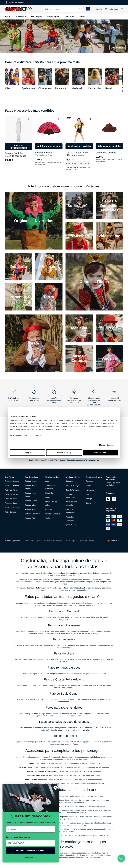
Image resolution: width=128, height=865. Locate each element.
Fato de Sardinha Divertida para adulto (15, 154)
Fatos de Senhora (12, 481)
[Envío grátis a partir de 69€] (13, 399)
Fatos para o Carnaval (64, 611)
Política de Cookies (86, 541)
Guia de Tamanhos (73, 490)
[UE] (88, 9)
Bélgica (88, 503)
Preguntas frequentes (70, 518)
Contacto (69, 481)
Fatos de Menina (11, 494)
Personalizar (62, 452)
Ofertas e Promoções (70, 511)
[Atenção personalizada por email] (53, 399)
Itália (87, 494)
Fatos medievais (64, 639)
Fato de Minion (31, 505)
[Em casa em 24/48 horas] (33, 399)
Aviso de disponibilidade (18, 146)
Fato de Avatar (31, 481)
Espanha (89, 481)
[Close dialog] (55, 787)
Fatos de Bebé (11, 499)
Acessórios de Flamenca (50, 487)
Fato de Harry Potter (30, 494)
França (88, 486)
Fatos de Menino (11, 490)
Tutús (47, 518)
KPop (8, 88)
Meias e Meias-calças (51, 503)
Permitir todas (100, 452)
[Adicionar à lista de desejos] (29, 119)
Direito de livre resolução (71, 503)
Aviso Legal (70, 541)
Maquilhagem (53, 16)
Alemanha (90, 490)
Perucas (48, 509)
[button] (122, 9)
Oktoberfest (45, 88)
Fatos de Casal (11, 503)
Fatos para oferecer (64, 735)
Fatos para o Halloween (64, 625)
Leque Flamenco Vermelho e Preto (44, 154)
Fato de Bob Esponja (30, 487)
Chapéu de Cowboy (106, 152)
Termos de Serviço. (92, 460)
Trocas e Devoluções (70, 495)
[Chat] (121, 858)
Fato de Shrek (30, 509)
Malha (47, 497)
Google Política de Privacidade (71, 460)
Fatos (7, 16)
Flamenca (60, 88)
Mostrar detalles (106, 445)
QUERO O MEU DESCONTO (30, 850)
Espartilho (49, 493)
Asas (47, 481)
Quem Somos (71, 525)
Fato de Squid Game (64, 693)
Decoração (36, 16)
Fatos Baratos (10, 512)
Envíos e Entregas (73, 486)
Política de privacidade (53, 541)
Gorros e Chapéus (52, 514)
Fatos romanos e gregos (64, 667)
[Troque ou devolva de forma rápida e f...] (74, 399)
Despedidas (95, 88)
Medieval (77, 88)
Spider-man (28, 88)
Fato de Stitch (30, 518)
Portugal (89, 499)
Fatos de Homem (12, 486)
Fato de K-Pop (31, 501)
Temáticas (69, 16)
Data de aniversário (18, 837)
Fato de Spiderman (32, 514)
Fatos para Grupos (12, 508)
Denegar (27, 452)
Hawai (108, 88)
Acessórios (20, 16)
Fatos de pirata (64, 653)
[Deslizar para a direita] (120, 77)
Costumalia (16, 541)
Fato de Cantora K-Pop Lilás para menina (77, 154)
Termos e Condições (32, 541)
